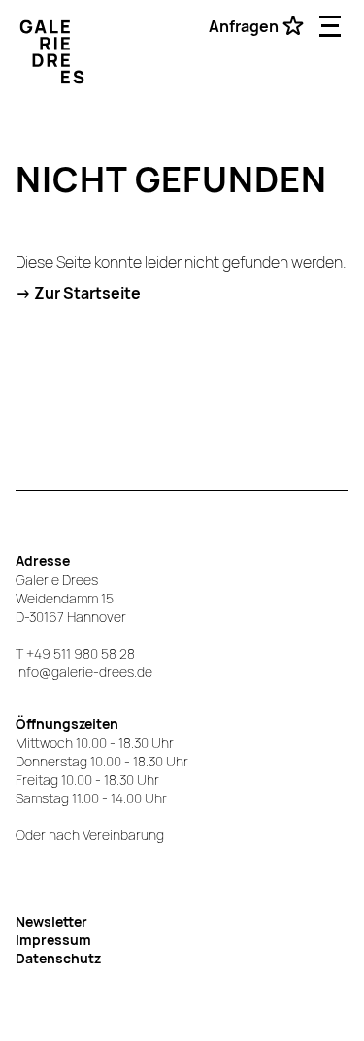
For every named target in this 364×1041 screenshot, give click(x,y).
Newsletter (51, 921)
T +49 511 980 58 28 (75, 653)
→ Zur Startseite (78, 293)
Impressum (53, 939)
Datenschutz (58, 958)
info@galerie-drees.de (84, 672)
